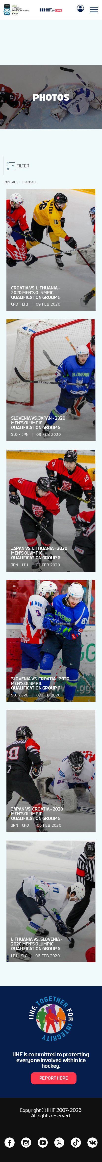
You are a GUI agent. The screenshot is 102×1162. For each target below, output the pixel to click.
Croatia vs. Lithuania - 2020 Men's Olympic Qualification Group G (35, 293)
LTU (25, 304)
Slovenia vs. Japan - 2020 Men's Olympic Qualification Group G (38, 423)
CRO (14, 304)
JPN (25, 435)
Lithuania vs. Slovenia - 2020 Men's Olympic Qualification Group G (36, 944)
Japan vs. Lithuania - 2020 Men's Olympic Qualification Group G (39, 553)
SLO (14, 435)
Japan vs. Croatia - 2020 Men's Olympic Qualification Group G (37, 814)
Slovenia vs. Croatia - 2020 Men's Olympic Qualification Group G (40, 684)
